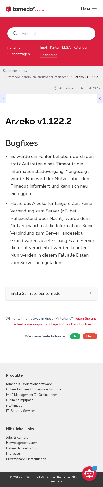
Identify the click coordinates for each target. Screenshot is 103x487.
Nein (90, 336)
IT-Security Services (21, 411)
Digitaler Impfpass (20, 400)
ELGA (66, 47)
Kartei (54, 47)
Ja (75, 336)
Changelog (49, 55)
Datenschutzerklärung (22, 448)
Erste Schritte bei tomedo (36, 293)
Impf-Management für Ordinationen (32, 395)
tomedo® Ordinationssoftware (29, 384)
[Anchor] (42, 143)
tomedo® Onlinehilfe (46, 477)
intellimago (14, 405)
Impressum (14, 453)
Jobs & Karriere (17, 437)
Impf (43, 47)
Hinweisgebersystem (22, 443)
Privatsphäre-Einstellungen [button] (26, 459)
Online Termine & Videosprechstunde (33, 389)
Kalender (81, 47)
